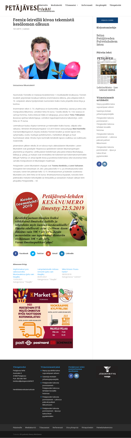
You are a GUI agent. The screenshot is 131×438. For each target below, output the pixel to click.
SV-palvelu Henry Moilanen (31, 434)
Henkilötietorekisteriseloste (24, 389)
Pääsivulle (43, 5)
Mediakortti (56, 5)
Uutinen (26, 29)
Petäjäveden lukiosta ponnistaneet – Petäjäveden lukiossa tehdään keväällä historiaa (105, 124)
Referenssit (86, 5)
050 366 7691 (22, 378)
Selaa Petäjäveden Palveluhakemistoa (107, 39)
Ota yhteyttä (101, 5)
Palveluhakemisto (46, 11)
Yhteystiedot (115, 5)
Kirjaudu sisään (107, 20)
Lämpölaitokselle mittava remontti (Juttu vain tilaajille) (47, 271)
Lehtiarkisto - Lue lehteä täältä (107, 88)
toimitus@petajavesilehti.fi (23, 381)
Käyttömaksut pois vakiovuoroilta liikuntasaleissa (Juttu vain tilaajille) (23, 273)
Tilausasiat (70, 5)
